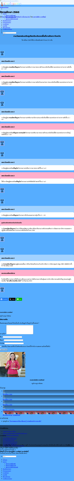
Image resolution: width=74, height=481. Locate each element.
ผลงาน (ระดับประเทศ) (12, 19)
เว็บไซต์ (2, 343)
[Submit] (3, 458)
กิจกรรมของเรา (7, 22)
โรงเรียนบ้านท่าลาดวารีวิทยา (9, 431)
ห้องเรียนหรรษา (7, 21)
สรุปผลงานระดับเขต (4, 7)
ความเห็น (3, 334)
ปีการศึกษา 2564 (7, 394)
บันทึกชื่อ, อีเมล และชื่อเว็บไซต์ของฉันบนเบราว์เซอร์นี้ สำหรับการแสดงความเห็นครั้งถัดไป (26, 346)
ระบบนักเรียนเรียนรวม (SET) (8, 440)
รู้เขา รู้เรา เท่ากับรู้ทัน (8, 410)
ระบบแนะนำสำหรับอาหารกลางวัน (10, 441)
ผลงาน (5, 462)
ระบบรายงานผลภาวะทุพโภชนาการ (10, 443)
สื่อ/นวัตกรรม (6, 28)
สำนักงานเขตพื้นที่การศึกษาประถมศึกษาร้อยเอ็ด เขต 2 (15, 433)
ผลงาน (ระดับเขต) (11, 15)
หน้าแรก (5, 460)
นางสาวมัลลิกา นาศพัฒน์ (39, 17)
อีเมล (2, 340)
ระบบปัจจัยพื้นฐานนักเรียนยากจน (10, 438)
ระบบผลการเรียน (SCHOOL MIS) (9, 439)
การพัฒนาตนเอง (7, 29)
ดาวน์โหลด (6, 24)
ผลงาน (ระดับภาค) (11, 465)
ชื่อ (1, 337)
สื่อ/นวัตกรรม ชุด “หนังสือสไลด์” (12, 415)
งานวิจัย (5, 26)
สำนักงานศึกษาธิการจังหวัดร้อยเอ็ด (10, 435)
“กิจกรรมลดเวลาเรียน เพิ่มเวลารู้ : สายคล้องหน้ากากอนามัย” (25, 421)
